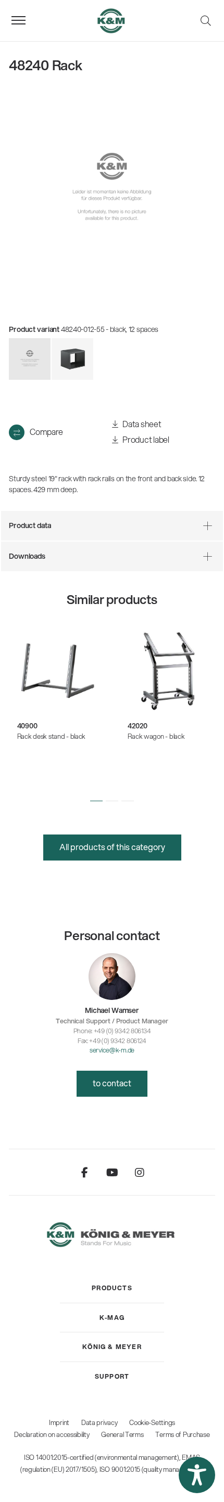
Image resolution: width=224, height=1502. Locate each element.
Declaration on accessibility (51, 1434)
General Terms (122, 1434)
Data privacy (99, 1422)
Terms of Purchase (182, 1434)
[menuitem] (112, 1288)
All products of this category (112, 847)
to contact (112, 1083)
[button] (96, 800)
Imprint (59, 1422)
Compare (46, 432)
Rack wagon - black (156, 736)
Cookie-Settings (152, 1422)
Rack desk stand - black (51, 736)
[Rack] (72, 359)
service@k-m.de (112, 1050)
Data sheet (141, 424)
